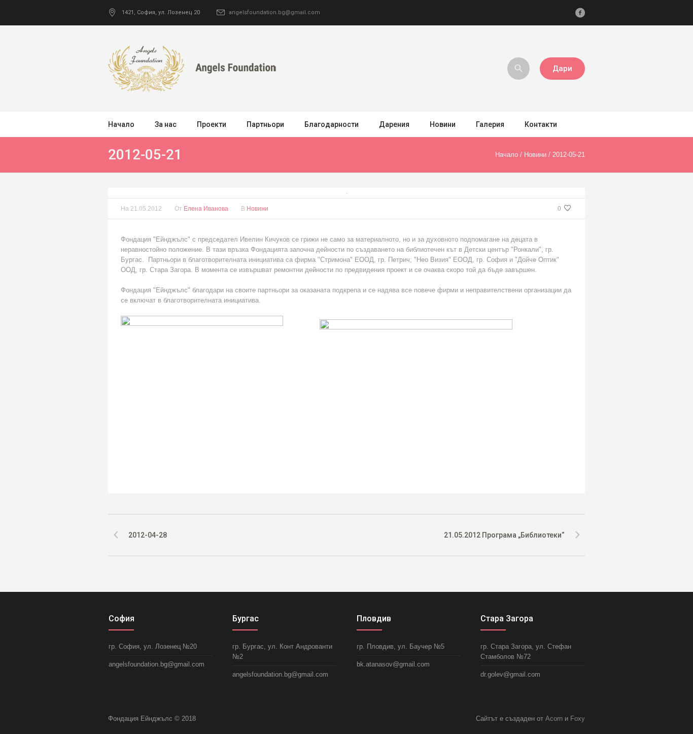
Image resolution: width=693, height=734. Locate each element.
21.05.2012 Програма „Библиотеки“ (504, 535)
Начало (506, 154)
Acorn (554, 718)
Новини (535, 154)
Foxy (577, 718)
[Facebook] (580, 13)
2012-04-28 (147, 535)
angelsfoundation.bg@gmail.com (274, 12)
